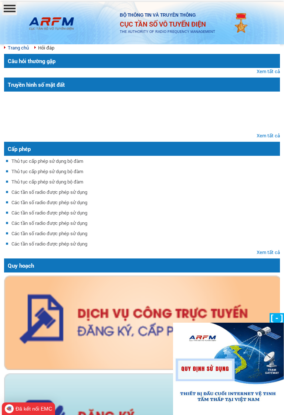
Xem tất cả (268, 71)
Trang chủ (18, 47)
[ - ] (277, 317)
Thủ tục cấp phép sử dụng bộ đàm (47, 161)
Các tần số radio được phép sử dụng (49, 192)
